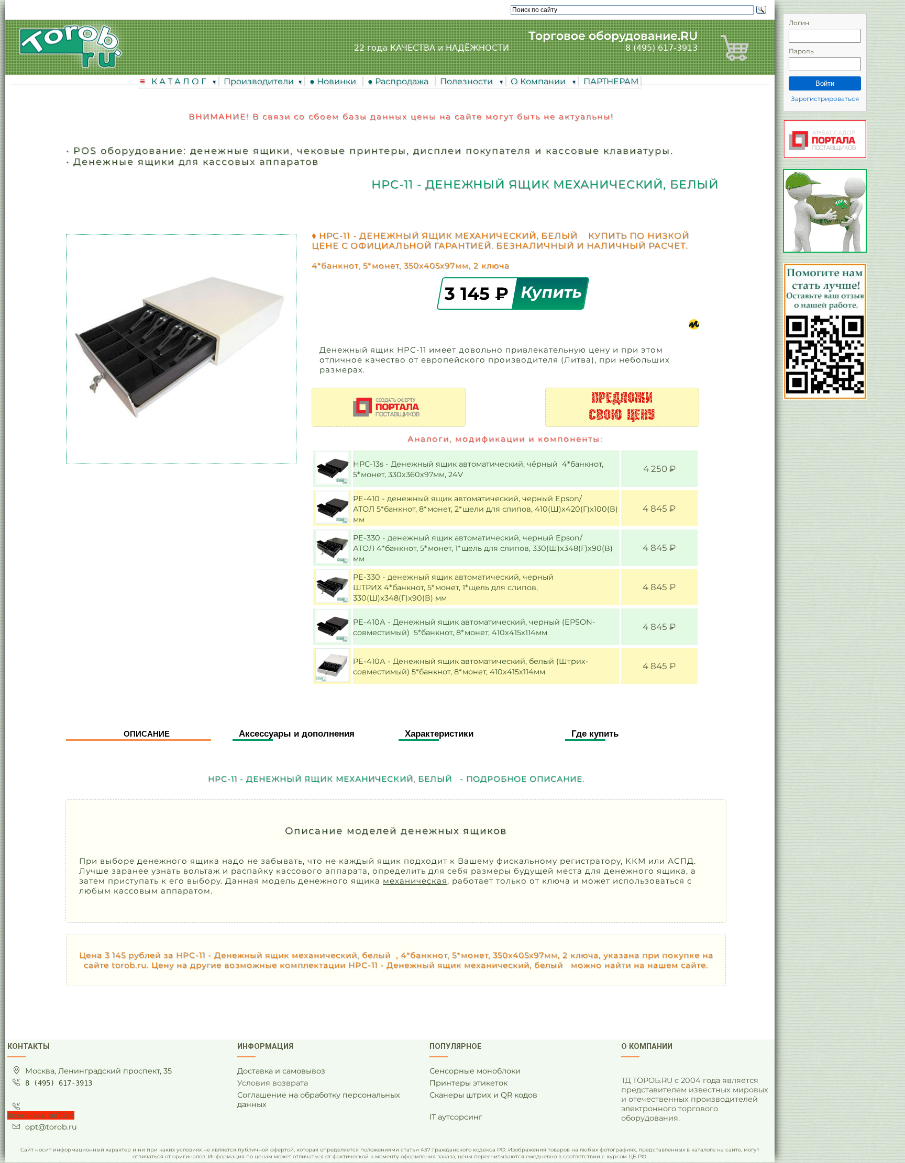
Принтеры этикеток (468, 1083)
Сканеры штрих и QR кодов (483, 1095)
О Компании (539, 81)
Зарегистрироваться (825, 99)
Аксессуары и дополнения (297, 734)
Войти (824, 83)
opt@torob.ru (51, 1127)
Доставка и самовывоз (281, 1071)
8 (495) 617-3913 (661, 48)
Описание (147, 733)
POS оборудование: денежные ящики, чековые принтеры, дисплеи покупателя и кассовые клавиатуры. (373, 150)
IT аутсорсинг (455, 1117)
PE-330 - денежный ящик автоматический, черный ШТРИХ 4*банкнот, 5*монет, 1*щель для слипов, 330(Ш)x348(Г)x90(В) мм (453, 587)
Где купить (595, 734)
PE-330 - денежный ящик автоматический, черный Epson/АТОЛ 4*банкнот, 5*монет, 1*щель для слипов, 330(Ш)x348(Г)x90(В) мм (483, 548)
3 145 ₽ (479, 293)
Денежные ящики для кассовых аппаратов (196, 161)
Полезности (467, 81)
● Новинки (335, 81)
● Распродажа (400, 81)
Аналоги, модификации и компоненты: (505, 439)
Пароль (801, 51)
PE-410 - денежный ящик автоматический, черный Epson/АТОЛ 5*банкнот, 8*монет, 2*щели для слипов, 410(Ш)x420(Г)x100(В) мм (485, 509)
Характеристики (439, 734)
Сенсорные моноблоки (475, 1071)
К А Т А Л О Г (179, 81)
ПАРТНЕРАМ (610, 81)
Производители (259, 81)
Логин (799, 23)
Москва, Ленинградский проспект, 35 (98, 1071)
